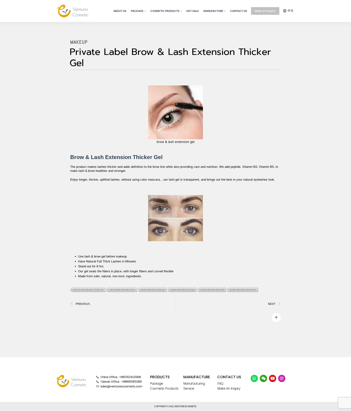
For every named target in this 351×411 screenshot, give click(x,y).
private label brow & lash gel (153, 290)
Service (188, 388)
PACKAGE (137, 10)
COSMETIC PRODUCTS (164, 10)
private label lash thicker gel (212, 290)
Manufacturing (194, 383)
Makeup (79, 42)
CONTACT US (238, 10)
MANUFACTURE (213, 10)
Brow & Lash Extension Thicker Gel (88, 290)
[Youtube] (272, 378)
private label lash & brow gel (183, 290)
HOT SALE (192, 10)
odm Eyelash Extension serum (122, 290)
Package (156, 383)
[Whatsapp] (254, 378)
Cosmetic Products (164, 388)
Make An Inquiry (228, 388)
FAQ (220, 383)
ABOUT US (119, 10)
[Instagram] (281, 378)
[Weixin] (263, 378)
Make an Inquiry (265, 11)
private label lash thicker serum (243, 290)
